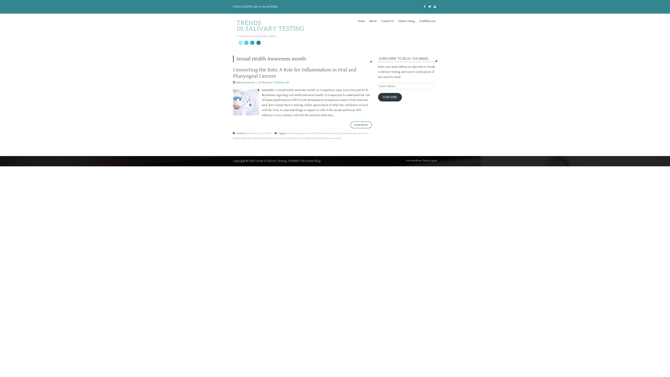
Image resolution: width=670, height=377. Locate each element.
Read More (361, 124)
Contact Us (387, 21)
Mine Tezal (259, 138)
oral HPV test (290, 138)
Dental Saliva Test (254, 133)
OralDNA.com (427, 21)
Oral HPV (267, 133)
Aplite (434, 160)
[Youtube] (435, 6)
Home (361, 21)
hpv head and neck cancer (351, 133)
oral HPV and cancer (274, 138)
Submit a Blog (406, 21)
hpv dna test (332, 133)
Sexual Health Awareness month (326, 138)
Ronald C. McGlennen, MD (277, 82)
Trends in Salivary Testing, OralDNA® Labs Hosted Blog (288, 161)
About (373, 21)
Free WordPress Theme (417, 160)
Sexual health (303, 138)
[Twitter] (430, 6)
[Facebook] (424, 6)
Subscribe (390, 97)
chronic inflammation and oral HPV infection (306, 133)
